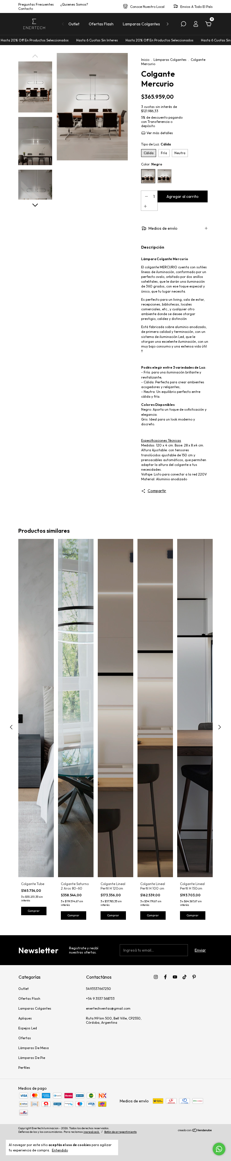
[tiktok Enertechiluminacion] (184, 977)
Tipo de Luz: (156, 144)
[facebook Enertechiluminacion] (165, 977)
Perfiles (24, 1067)
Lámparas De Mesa (33, 1048)
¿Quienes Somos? (74, 4)
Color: (151, 164)
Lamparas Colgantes (141, 23)
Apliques (25, 1018)
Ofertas (24, 1038)
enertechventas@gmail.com (108, 1008)
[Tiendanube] (195, 1130)
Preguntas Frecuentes (36, 4)
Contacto (25, 8)
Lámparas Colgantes (170, 60)
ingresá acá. (91, 1132)
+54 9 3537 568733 (100, 998)
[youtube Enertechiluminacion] (175, 977)
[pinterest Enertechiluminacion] (194, 977)
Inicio (145, 60)
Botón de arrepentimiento (120, 1132)
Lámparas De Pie (31, 1058)
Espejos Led (27, 1028)
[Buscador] (183, 24)
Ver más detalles (159, 133)
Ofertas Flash (101, 23)
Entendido (60, 1150)
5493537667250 (98, 989)
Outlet (73, 23)
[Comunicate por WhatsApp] (219, 1149)
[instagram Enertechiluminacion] (156, 977)
